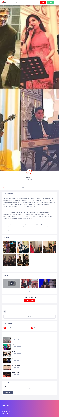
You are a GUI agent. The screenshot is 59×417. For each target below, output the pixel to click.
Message (30, 316)
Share (32, 183)
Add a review (30, 300)
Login (43, 2)
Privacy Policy (5, 413)
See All (29, 270)
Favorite (25, 183)
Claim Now (8, 392)
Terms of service (6, 411)
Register (50, 2)
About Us (4, 409)
